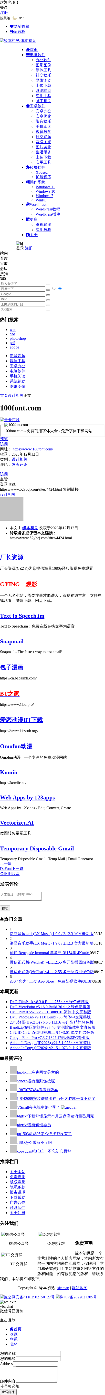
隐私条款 (17, 1187)
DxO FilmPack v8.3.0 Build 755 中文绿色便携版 (49, 1002)
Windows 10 (45, 191)
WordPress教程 (48, 209)
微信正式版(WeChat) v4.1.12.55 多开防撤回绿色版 (52, 962)
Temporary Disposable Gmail (37, 848)
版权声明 (17, 1182)
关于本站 (17, 1172)
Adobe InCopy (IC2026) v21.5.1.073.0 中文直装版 (50, 1048)
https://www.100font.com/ (33, 449)
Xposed (42, 172)
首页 (4, 395)
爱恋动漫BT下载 (21, 720)
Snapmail (12, 641)
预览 (4, 439)
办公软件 (43, 60)
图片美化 (43, 147)
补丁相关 (43, 101)
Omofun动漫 (16, 746)
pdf (12, 343)
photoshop (18, 338)
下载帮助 (17, 1197)
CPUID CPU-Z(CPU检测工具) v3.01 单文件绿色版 (52, 1032)
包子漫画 (11, 667)
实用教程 (43, 230)
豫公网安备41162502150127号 (29, 1297)
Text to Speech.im (22, 616)
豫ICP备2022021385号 (78, 1297)
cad (12, 334)
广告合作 (17, 1202)
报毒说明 (17, 1192)
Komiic (9, 772)
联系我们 (17, 1208)
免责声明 (17, 1177)
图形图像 (43, 65)
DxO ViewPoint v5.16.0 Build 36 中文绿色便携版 (50, 1007)
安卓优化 (43, 116)
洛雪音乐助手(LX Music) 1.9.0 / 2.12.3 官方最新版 (52, 934)
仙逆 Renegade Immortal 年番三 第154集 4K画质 (50, 953)
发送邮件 (8, 1392)
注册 (4, 12)
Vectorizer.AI (17, 822)
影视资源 (43, 224)
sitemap (63, 1288)
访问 (4, 444)
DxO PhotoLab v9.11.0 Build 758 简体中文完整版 (50, 1017)
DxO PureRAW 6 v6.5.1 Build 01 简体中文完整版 (50, 1012)
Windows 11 (45, 187)
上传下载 (43, 85)
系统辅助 (43, 91)
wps (13, 330)
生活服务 (43, 152)
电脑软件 (17, 371)
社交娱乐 (43, 75)
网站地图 (79, 1288)
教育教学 (43, 132)
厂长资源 (11, 557)
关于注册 (17, 1213)
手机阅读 (43, 126)
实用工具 (43, 96)
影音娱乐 (43, 121)
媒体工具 (43, 70)
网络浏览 (43, 80)
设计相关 (15, 395)
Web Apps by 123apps (27, 797)
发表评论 (19, 464)
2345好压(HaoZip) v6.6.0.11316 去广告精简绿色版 (51, 1022)
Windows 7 (44, 196)
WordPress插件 (48, 214)
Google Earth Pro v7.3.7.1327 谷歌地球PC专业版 (50, 1038)
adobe (14, 347)
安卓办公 (43, 111)
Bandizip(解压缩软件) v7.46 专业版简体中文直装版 (52, 1027)
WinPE (41, 200)
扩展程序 (43, 177)
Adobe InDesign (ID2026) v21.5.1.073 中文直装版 (50, 1043)
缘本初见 (30, 528)
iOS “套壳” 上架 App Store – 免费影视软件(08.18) (51, 981)
